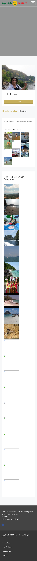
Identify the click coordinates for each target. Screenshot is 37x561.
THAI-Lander (9, 111)
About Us (5, 555)
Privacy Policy (7, 551)
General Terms (6, 543)
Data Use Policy (7, 547)
